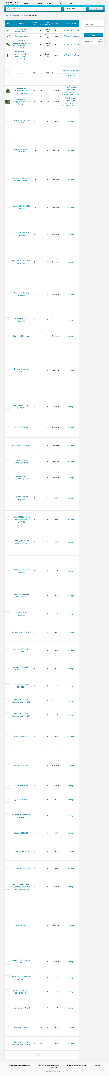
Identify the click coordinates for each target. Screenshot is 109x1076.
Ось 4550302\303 (21, 925)
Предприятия (38, 3)
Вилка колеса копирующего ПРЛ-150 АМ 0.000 (21, 101)
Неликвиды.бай (49, 1071)
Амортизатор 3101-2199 (21, 1008)
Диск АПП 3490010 (21, 800)
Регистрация (88, 42)
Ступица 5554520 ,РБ (21, 851)
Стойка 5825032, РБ (21, 833)
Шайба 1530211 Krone (21, 336)
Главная (26, 3)
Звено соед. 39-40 (21, 786)
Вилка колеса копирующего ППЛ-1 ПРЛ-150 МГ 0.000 (21, 91)
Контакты (69, 3)
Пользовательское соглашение (19, 1065)
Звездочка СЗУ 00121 (21, 1027)
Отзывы (49, 3)
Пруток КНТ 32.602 (21, 427)
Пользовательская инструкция (77, 1065)
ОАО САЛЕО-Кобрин (71, 30)
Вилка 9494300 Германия (21, 445)
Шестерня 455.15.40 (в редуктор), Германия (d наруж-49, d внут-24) (21, 887)
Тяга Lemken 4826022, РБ (21, 868)
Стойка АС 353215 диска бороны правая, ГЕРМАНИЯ (21, 519)
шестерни (21, 73)
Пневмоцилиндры (21, 36)
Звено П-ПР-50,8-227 (21, 765)
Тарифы (59, 3)
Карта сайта (54, 1067)
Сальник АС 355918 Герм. (21, 632)
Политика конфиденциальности (48, 1065)
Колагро (71, 122)
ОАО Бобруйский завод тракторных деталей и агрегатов (71, 73)
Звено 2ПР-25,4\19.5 (21, 736)
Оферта (97, 1065)
